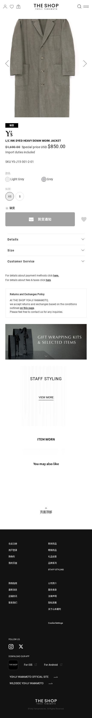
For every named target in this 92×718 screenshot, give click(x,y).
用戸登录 (13, 550)
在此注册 (13, 544)
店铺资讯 (13, 596)
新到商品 (52, 544)
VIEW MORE (46, 397)
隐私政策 (52, 603)
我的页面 (13, 563)
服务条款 (52, 590)
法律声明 (52, 596)
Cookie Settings (55, 623)
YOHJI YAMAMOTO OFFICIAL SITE (29, 676)
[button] (86, 7)
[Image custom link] (46, 357)
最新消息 (13, 590)
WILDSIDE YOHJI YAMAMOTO (26, 683)
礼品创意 (52, 556)
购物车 (12, 556)
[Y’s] (10, 133)
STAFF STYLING (56, 569)
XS (9, 196)
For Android (51, 664)
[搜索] (79, 6)
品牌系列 (52, 563)
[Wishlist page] (12, 7)
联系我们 (13, 603)
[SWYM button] (84, 219)
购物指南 (13, 583)
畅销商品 (52, 550)
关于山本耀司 (54, 609)
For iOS (28, 664)
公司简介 (52, 583)
